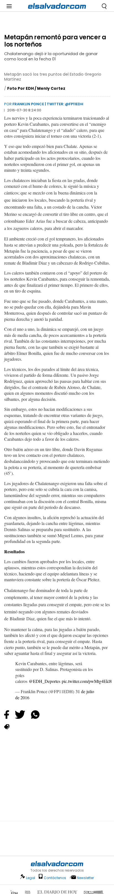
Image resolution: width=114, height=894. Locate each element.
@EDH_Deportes (44, 681)
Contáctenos (55, 877)
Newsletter (85, 877)
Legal (30, 877)
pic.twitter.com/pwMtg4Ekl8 (87, 681)
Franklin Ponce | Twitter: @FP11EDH (47, 104)
